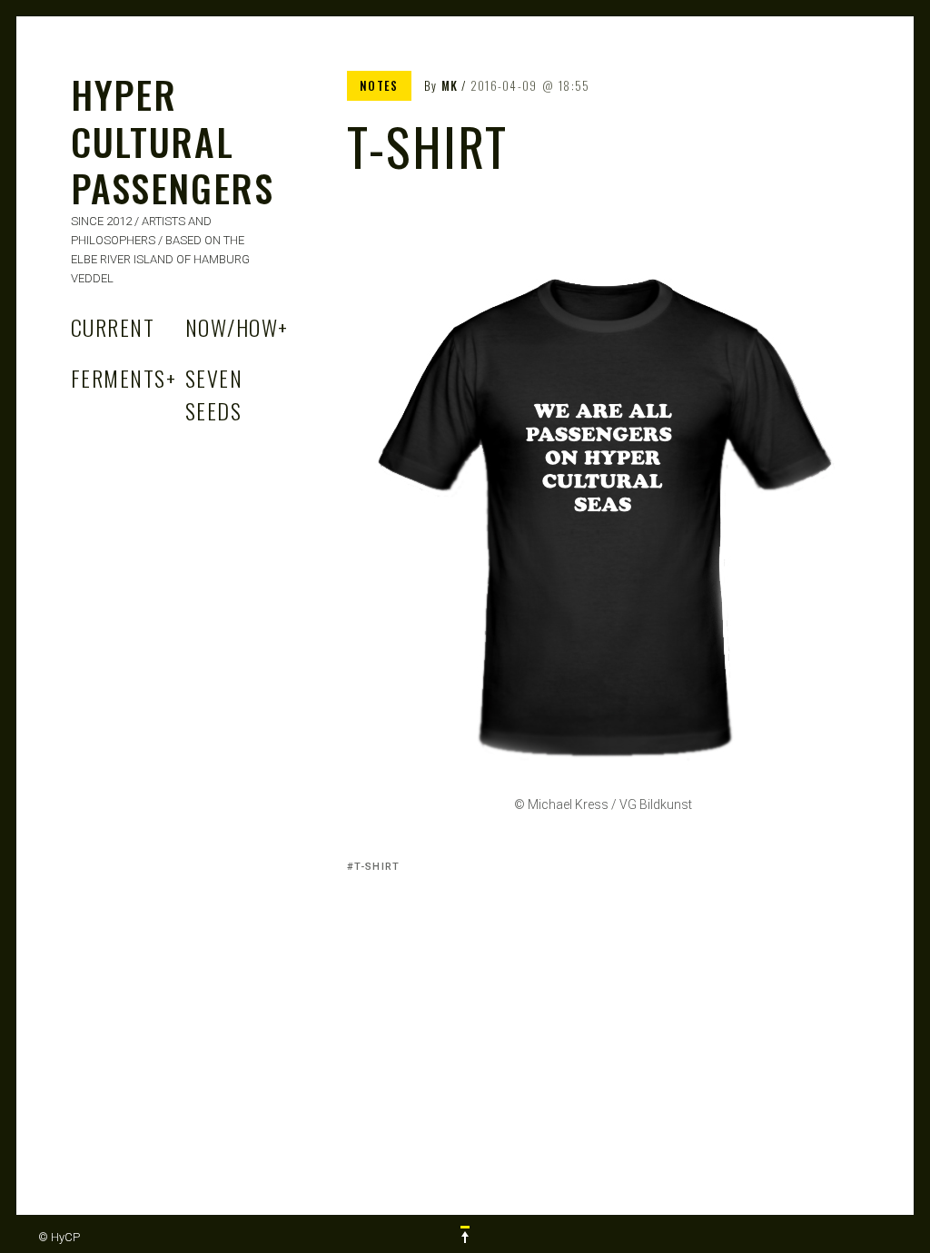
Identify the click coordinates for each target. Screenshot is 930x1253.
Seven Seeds (213, 394)
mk (450, 85)
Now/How (237, 327)
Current (112, 327)
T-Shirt (377, 867)
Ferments (123, 377)
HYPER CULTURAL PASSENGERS (172, 140)
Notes (379, 85)
